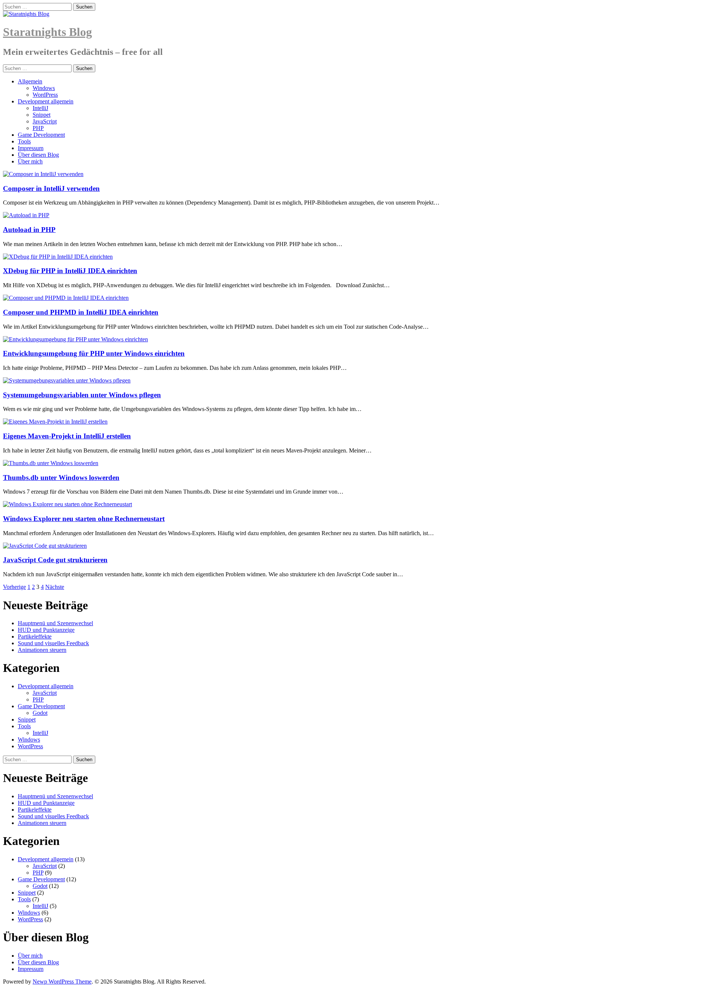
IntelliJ (40, 108)
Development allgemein (45, 101)
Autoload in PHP (29, 229)
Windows (44, 88)
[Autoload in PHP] (26, 215)
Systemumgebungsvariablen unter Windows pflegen (82, 395)
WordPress (45, 95)
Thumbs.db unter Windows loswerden (61, 477)
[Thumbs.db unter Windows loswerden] (50, 463)
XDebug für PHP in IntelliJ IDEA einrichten (70, 271)
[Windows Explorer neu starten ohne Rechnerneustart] (67, 504)
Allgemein (30, 81)
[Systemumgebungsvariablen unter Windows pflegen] (67, 380)
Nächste (54, 587)
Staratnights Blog (47, 32)
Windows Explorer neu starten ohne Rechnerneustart (84, 519)
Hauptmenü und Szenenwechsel (55, 623)
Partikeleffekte (35, 636)
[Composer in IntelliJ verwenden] (43, 174)
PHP (38, 128)
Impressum (30, 148)
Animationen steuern (42, 650)
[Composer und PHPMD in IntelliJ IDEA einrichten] (66, 298)
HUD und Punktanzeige (46, 630)
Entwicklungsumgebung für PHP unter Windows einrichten (94, 353)
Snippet (41, 115)
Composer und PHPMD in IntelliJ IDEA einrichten (80, 312)
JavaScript (45, 121)
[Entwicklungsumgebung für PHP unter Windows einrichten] (75, 339)
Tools (24, 141)
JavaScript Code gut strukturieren (55, 560)
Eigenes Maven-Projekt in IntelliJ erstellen (67, 436)
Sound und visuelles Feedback (53, 643)
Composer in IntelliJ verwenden (51, 188)
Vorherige (14, 587)
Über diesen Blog (38, 155)
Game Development (41, 135)
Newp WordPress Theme (62, 981)
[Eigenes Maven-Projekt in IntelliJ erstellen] (55, 421)
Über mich (30, 161)
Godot (40, 713)
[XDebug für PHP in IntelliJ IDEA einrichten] (58, 256)
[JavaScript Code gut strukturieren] (45, 546)
